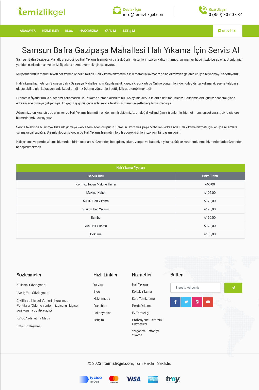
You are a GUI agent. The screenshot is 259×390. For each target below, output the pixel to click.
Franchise (100, 306)
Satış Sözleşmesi (29, 326)
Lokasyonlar (102, 313)
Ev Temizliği (140, 313)
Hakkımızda (89, 31)
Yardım (110, 31)
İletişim (128, 31)
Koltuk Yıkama (142, 292)
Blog (69, 31)
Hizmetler (50, 31)
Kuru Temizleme (143, 299)
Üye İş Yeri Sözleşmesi (33, 293)
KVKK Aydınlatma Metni (33, 318)
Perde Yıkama (142, 306)
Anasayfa (28, 31)
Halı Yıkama (140, 284)
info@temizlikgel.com (144, 14)
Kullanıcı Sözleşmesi (31, 285)
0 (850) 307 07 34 (225, 14)
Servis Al (229, 31)
